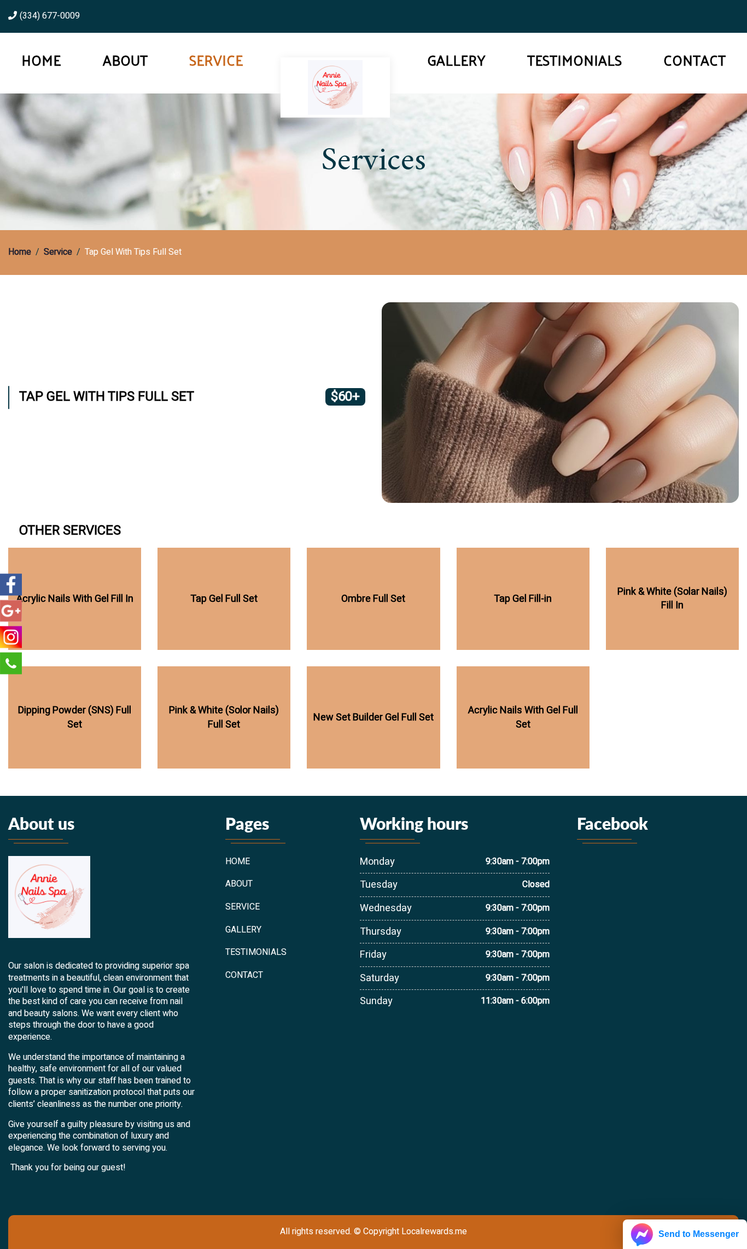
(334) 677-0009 (50, 16)
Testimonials (574, 60)
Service (216, 60)
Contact (694, 60)
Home (41, 60)
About (125, 60)
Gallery (456, 60)
